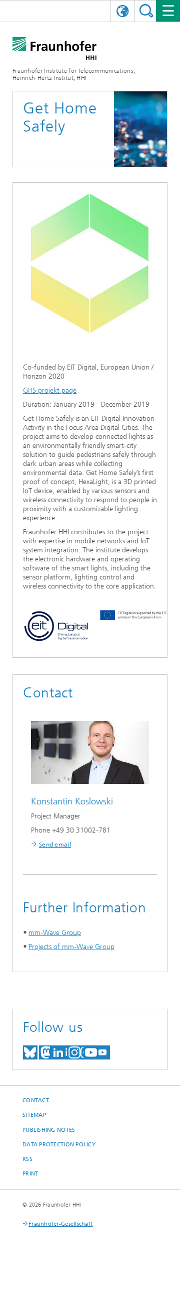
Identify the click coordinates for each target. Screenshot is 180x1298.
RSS (27, 1159)
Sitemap (34, 1115)
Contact (35, 1100)
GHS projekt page (49, 390)
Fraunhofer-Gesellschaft (60, 1224)
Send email (55, 844)
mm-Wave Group (54, 932)
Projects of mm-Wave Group (71, 946)
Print (30, 1173)
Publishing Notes (48, 1130)
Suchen (146, 11)
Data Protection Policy (59, 1144)
